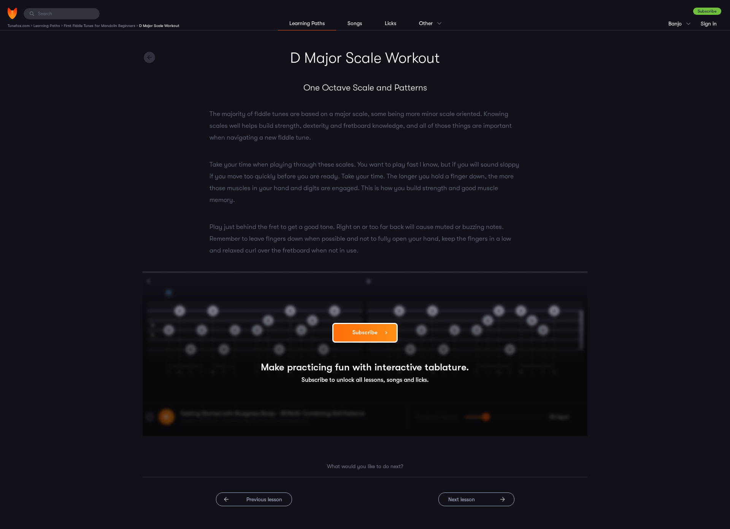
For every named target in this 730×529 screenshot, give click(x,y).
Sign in (709, 24)
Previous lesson (264, 499)
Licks (390, 23)
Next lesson (461, 499)
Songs (355, 23)
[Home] (12, 13)
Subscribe (707, 11)
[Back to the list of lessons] (149, 57)
